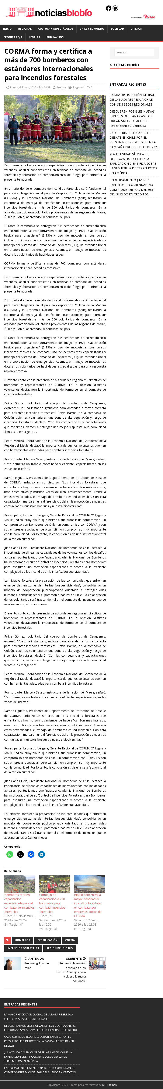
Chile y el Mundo (92, 29)
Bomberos (22, 940)
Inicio (7, 29)
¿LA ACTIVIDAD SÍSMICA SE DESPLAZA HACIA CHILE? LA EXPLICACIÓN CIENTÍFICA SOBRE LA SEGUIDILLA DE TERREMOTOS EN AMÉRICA (133, 163)
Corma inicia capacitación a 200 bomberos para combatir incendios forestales (52, 903)
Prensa (61, 87)
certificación (48, 940)
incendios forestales (23, 948)
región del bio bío (59, 948)
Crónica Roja (12, 37)
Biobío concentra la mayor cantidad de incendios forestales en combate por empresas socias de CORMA (88, 905)
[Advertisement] (134, 223)
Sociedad (117, 29)
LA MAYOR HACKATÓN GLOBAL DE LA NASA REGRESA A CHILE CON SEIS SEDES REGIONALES (132, 99)
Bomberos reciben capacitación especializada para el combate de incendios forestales (19, 903)
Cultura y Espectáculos (55, 29)
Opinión (136, 29)
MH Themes (109, 1085)
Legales (34, 37)
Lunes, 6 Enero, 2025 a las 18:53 (30, 87)
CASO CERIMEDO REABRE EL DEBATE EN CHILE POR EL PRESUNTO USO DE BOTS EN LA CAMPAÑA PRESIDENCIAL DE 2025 (40, 1041)
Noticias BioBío (124, 65)
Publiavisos (54, 37)
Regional (25, 29)
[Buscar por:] (134, 52)
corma (70, 940)
